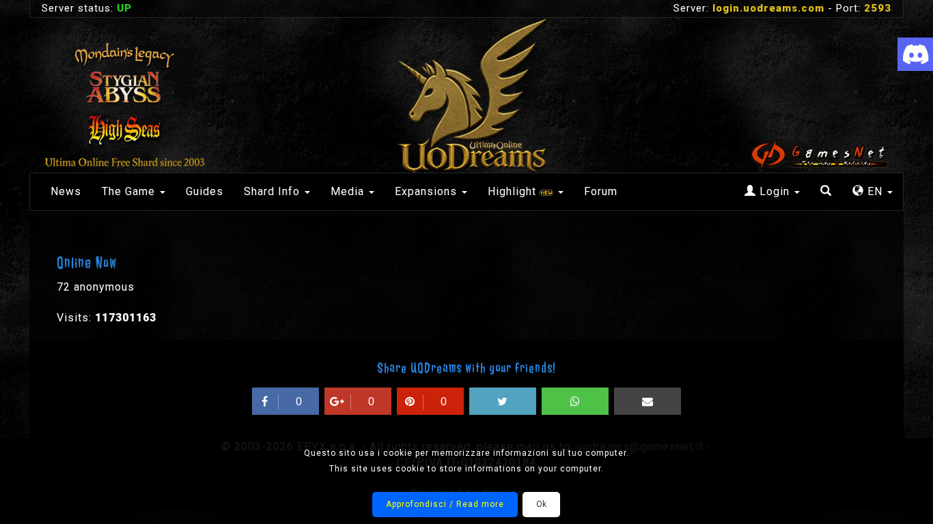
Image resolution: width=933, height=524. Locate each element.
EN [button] (875, 191)
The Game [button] (130, 191)
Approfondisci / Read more (445, 504)
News (66, 191)
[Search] (826, 191)
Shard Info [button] (273, 191)
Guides (204, 191)
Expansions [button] (427, 191)
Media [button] (349, 191)
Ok (541, 504)
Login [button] (774, 191)
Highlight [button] (514, 191)
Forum (600, 191)
